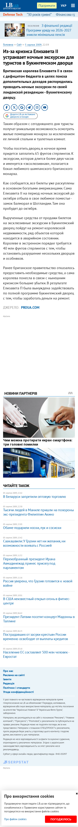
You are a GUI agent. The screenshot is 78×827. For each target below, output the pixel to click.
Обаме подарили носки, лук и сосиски (32, 527)
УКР (63, 6)
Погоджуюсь (60, 819)
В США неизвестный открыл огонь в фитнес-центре (36, 601)
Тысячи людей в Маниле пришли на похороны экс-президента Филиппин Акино (38, 512)
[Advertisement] (39, 348)
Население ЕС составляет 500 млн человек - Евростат (36, 654)
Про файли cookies (15, 819)
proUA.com (30, 307)
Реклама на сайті (14, 675)
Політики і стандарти (16, 687)
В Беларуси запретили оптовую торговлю (34, 496)
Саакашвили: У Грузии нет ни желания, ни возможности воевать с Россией (34, 543)
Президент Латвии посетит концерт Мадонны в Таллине (39, 618)
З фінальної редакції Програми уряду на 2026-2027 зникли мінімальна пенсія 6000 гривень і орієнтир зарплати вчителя (49, 34)
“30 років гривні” (39, 14)
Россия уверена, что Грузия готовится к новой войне (37, 583)
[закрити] (77, 793)
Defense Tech (12, 14)
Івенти (7, 679)
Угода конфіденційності (18, 692)
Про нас (8, 671)
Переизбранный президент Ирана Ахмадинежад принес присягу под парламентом (29, 563)
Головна (8, 44)
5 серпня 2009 (33, 44)
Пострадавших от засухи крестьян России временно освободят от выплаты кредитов (35, 636)
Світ (19, 44)
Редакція (8, 683)
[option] (39, 30)
